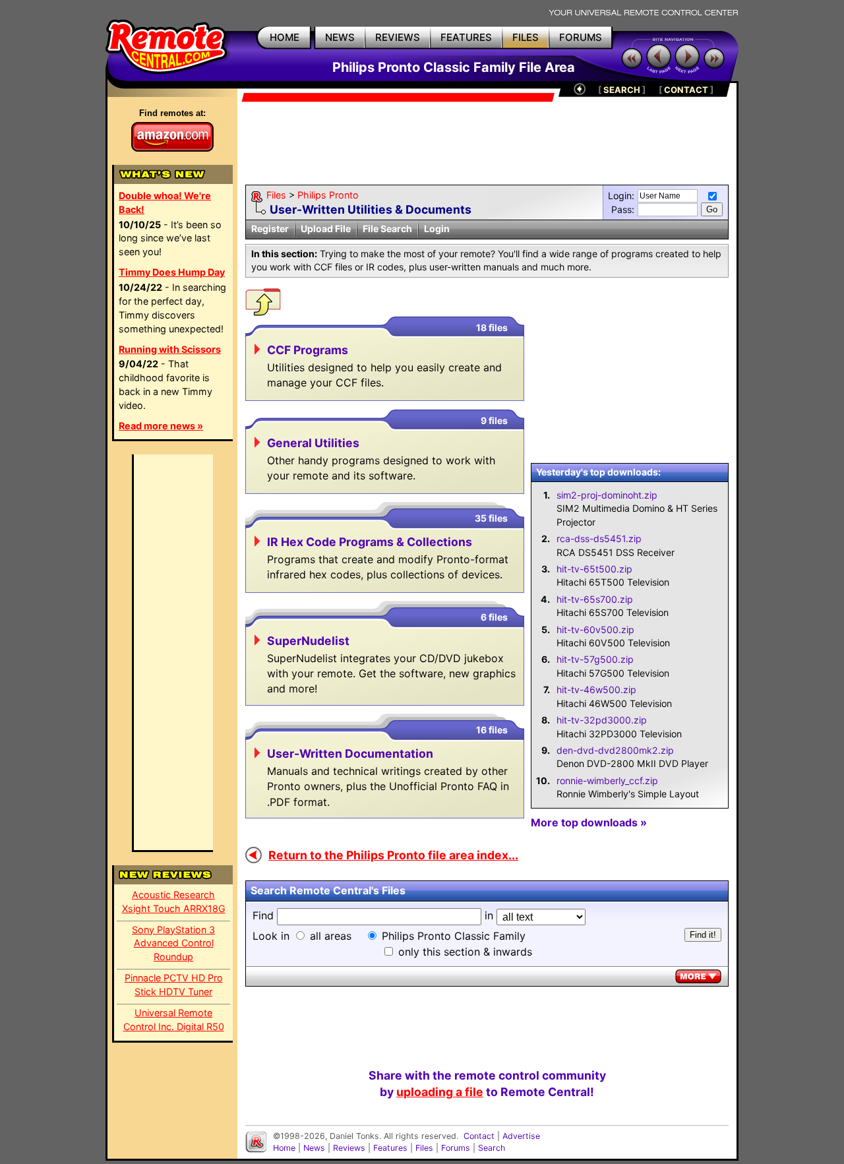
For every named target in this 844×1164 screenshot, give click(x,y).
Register (270, 228)
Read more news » (161, 425)
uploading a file (439, 1092)
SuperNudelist (308, 641)
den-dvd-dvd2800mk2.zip (615, 750)
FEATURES (466, 37)
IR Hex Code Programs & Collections (369, 542)
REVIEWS (397, 37)
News (314, 1148)
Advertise (521, 1136)
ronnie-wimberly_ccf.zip (607, 780)
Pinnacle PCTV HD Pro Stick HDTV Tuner (174, 984)
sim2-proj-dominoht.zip (607, 495)
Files (276, 194)
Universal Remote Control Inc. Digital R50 (173, 1019)
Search (491, 1148)
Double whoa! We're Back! (165, 202)
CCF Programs (307, 350)
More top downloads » (589, 822)
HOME (284, 37)
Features (390, 1148)
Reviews (349, 1148)
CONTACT (686, 89)
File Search (387, 228)
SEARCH (621, 89)
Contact (479, 1136)
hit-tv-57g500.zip (595, 659)
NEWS (340, 37)
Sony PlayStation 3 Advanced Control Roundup (173, 943)
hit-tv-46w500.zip (596, 689)
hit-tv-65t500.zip (594, 568)
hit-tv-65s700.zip (595, 599)
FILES (525, 37)
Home (284, 1148)
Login (437, 228)
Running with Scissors (170, 349)
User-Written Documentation (350, 753)
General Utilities (313, 443)
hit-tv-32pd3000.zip (602, 719)
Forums (455, 1148)
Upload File (326, 228)
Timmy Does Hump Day (172, 272)
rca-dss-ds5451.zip (599, 538)
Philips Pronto (328, 194)
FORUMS (580, 37)
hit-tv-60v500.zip (595, 629)
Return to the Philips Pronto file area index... (393, 855)
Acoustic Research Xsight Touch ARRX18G (174, 901)
